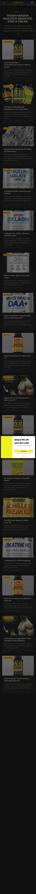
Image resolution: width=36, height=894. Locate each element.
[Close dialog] (34, 437)
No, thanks (23, 455)
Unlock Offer (23, 451)
